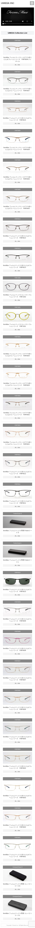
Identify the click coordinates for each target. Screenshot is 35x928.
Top (32, 925)
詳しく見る (17, 64)
